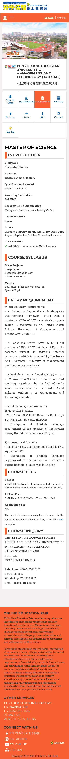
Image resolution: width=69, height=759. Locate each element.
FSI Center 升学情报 (25, 733)
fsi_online (19, 738)
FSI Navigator (16, 707)
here (61, 519)
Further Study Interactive (28, 703)
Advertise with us (20, 718)
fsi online (18, 744)
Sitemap (16, 749)
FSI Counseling (17, 711)
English (49, 17)
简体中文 (61, 17)
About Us (12, 714)
